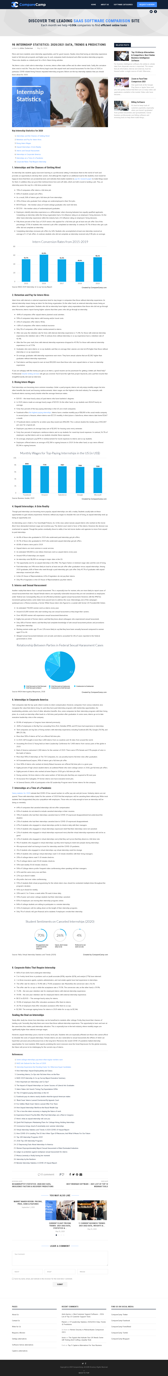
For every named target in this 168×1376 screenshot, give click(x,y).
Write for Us (16, 1326)
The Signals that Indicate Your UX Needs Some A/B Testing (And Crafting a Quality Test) (82, 1338)
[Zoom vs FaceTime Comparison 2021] (121, 82)
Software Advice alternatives (22, 1345)
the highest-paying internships (40, 412)
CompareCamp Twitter (119, 1314)
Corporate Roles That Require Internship (31, 162)
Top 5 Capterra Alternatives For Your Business (85, 1345)
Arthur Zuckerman (26, 48)
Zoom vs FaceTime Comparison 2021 (139, 80)
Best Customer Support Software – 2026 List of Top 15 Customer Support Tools (83, 1315)
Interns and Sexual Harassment (27, 151)
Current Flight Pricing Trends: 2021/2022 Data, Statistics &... (60, 1225)
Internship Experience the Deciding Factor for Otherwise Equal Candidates (43, 1067)
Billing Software (138, 102)
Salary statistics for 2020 (21, 793)
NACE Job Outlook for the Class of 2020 (31, 1063)
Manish (64, 1322)
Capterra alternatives (20, 1351)
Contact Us (16, 1320)
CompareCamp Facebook (120, 1320)
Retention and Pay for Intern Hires (28, 139)
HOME (93, 4)
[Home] (28, 4)
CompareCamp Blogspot (120, 1339)
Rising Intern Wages (23, 143)
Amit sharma (66, 1314)
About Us (15, 1314)
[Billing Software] (121, 106)
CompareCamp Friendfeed (121, 1326)
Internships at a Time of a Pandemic (29, 158)
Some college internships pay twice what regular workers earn (39, 1059)
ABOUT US (105, 4)
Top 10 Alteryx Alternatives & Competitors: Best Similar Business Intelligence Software (143, 56)
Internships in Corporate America (28, 154)
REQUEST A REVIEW (146, 4)
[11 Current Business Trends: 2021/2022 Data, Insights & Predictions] (92, 1210)
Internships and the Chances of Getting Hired (32, 136)
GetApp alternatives (19, 1339)
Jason (64, 1337)
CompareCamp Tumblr (119, 1333)
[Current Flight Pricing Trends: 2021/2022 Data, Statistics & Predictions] (60, 1210)
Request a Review (18, 1333)
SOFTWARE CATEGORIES (123, 4)
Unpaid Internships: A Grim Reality (28, 147)
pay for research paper (83, 179)
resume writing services (30, 374)
